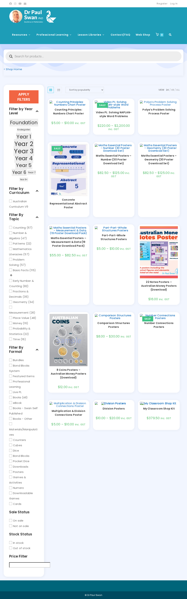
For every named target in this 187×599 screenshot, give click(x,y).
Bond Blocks (21, 456)
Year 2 (23, 144)
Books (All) (20, 397)
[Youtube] (20, 3)
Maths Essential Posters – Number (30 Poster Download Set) (113, 159)
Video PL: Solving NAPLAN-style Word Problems (113, 114)
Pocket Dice (21, 461)
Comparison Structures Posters (113, 325)
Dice (16, 450)
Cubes (17, 445)
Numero (18, 488)
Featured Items (24, 376)
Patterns (19, 243)
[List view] (59, 90)
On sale (18, 520)
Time (16, 339)
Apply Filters (23, 97)
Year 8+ (23, 179)
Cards (17, 504)
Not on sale (21, 526)
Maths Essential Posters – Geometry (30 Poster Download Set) (159, 159)
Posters (18, 472)
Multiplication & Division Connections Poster (68, 413)
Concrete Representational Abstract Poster (68, 203)
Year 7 (31, 172)
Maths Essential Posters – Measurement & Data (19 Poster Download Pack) (68, 242)
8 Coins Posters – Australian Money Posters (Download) (68, 373)
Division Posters (114, 408)
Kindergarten (23, 129)
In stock (18, 543)
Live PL (17, 392)
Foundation (24, 122)
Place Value (21, 318)
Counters (19, 440)
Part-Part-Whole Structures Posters (114, 237)
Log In (174, 3)
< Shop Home (13, 69)
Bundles (18, 360)
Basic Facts (21, 270)
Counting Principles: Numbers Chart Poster (68, 111)
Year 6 (19, 172)
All (178, 89)
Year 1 (23, 136)
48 (172, 89)
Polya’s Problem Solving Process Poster (158, 111)
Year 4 (24, 158)
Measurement (19, 312)
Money (17, 323)
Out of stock (21, 548)
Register (162, 3)
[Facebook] (11, 3)
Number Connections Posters (158, 325)
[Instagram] (15, 3)
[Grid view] (51, 90)
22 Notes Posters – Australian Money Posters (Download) (159, 285)
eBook (17, 403)
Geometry (20, 302)
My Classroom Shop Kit (159, 408)
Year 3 (23, 151)
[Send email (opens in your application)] (25, 3)
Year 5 (24, 165)
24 (167, 89)
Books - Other (22, 419)
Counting (19, 228)
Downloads (20, 466)
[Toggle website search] (170, 35)
